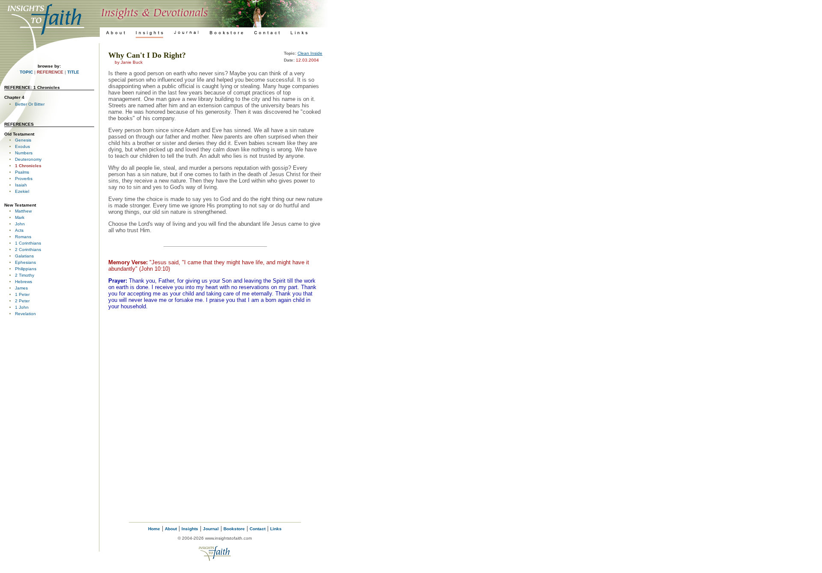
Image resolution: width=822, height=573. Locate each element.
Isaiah (21, 185)
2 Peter (22, 300)
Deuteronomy (28, 159)
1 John (22, 307)
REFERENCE (50, 72)
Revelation (25, 313)
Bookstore (234, 528)
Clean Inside (310, 53)
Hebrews (23, 281)
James (21, 288)
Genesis (23, 140)
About (171, 528)
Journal (211, 528)
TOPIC (26, 72)
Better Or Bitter (30, 104)
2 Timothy (24, 275)
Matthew (23, 211)
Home (154, 528)
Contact (257, 528)
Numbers (24, 153)
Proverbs (24, 178)
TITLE (73, 72)
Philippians (25, 268)
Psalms (22, 172)
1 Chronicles (28, 165)
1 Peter (22, 294)
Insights (190, 528)
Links (276, 528)
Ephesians (25, 262)
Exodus (22, 146)
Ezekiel (22, 191)
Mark (19, 217)
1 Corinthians (28, 243)
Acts (19, 230)
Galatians (24, 256)
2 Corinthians (28, 249)
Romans (23, 236)
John (20, 224)
